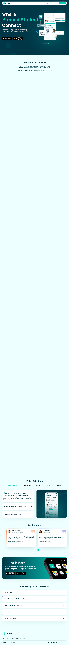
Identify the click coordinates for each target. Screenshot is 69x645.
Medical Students (27, 485)
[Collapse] (31, 493)
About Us (19, 3)
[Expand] (31, 506)
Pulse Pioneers (37, 3)
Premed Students (12, 485)
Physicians (58, 485)
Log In (47, 3)
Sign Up (54, 3)
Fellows (48, 485)
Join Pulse (62, 3)
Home (14, 3)
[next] (38, 550)
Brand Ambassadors (27, 3)
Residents (38, 485)
